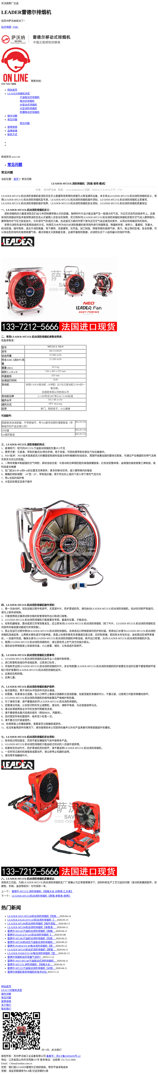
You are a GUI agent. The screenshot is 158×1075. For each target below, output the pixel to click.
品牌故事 (12, 130)
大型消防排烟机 (28, 108)
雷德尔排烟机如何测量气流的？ (25, 957)
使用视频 (12, 127)
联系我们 (6, 1008)
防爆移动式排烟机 (30, 112)
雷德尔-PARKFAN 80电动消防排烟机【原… (31, 946)
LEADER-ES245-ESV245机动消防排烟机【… (32, 920)
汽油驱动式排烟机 (30, 97)
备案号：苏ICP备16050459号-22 (63, 1056)
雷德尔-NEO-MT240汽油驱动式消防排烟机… (32, 960)
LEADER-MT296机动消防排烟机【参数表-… (32, 927)
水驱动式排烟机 (28, 104)
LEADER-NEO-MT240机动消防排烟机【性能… (33, 916)
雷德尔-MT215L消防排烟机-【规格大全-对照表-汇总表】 (42, 891)
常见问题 (12, 119)
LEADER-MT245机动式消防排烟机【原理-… (32, 949)
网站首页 (12, 90)
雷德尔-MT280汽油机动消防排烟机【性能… (31, 938)
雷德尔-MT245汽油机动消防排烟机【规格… (31, 931)
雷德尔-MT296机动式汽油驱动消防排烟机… (31, 942)
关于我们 (6, 1005)
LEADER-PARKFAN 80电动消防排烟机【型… (32, 953)
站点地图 (6, 27)
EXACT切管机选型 (11, 990)
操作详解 (12, 116)
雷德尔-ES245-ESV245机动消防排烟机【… (30, 934)
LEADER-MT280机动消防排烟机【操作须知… (32, 923)
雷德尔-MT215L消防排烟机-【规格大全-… (30, 964)
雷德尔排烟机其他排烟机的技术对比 (27, 972)
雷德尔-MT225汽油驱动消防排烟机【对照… (31, 968)
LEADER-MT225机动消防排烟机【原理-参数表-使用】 (41, 896)
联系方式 (12, 134)
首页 (16, 179)
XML (15, 27)
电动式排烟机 (27, 101)
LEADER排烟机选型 (18, 93)
